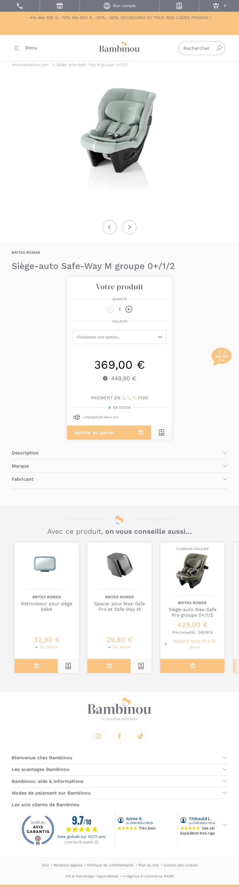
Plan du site (148, 865)
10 (134, 397)
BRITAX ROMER (26, 252)
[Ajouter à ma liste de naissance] (161, 433)
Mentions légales (68, 865)
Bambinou (119, 46)
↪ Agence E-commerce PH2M (148, 876)
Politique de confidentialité (110, 865)
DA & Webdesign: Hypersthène (92, 876)
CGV (45, 865)
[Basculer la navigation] (26, 48)
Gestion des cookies (181, 865)
